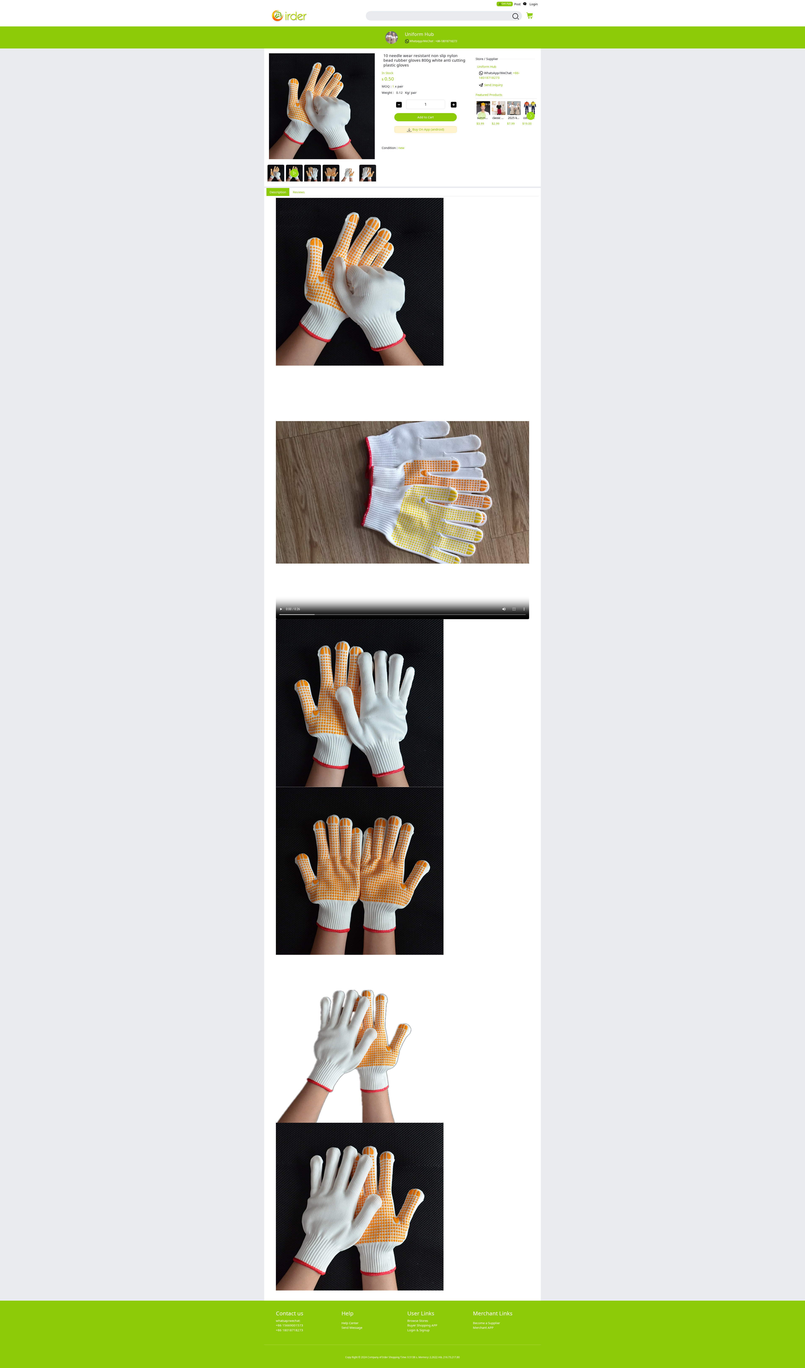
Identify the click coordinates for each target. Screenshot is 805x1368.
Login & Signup (418, 1330)
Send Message (351, 1327)
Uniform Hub (419, 34)
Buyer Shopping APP (422, 1325)
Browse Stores (417, 1320)
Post (517, 4)
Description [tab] (278, 192)
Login (534, 4)
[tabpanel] (402, 746)
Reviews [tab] (299, 192)
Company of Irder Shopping (383, 1357)
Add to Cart (425, 117)
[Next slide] (531, 116)
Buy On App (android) (428, 129)
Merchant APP (483, 1327)
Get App (506, 3)
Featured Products (489, 95)
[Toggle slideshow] (294, 173)
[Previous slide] (482, 116)
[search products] (515, 16)
